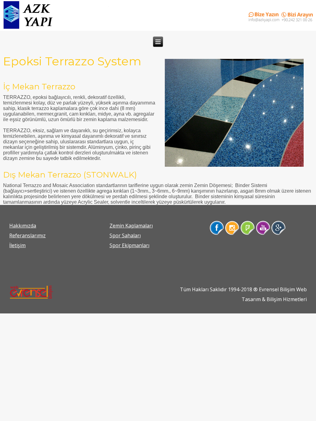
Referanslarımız (27, 235)
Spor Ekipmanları (129, 245)
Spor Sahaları (125, 235)
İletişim (17, 245)
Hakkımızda (22, 225)
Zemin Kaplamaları (131, 225)
